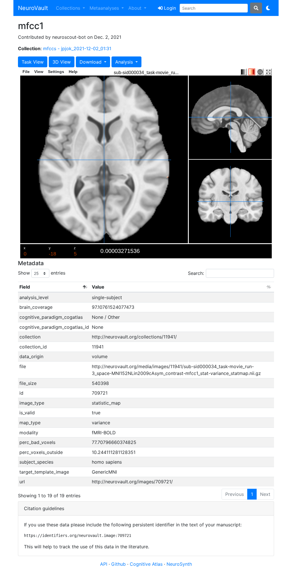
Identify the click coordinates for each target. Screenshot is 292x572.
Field (24, 287)
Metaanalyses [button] (105, 8)
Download (91, 62)
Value (98, 287)
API (103, 564)
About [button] (135, 8)
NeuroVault (33, 8)
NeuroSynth (179, 564)
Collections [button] (69, 8)
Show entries (41, 273)
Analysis (124, 62)
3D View (61, 62)
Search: (196, 273)
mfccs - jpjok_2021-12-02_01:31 (77, 48)
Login (169, 8)
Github (119, 564)
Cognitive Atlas (147, 564)
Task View (33, 62)
